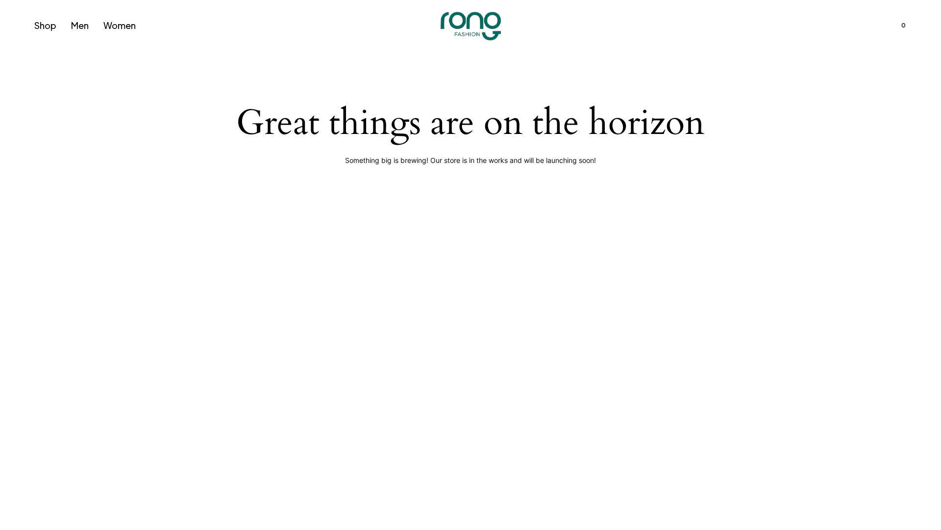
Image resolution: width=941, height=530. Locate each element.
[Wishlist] (872, 25)
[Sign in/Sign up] (846, 25)
